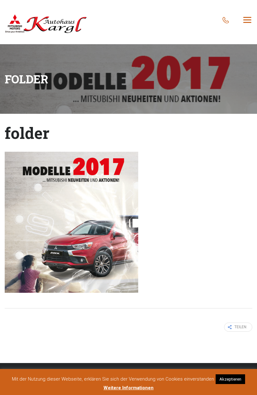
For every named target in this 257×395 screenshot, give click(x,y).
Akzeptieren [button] (230, 379)
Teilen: (240, 327)
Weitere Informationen (128, 388)
